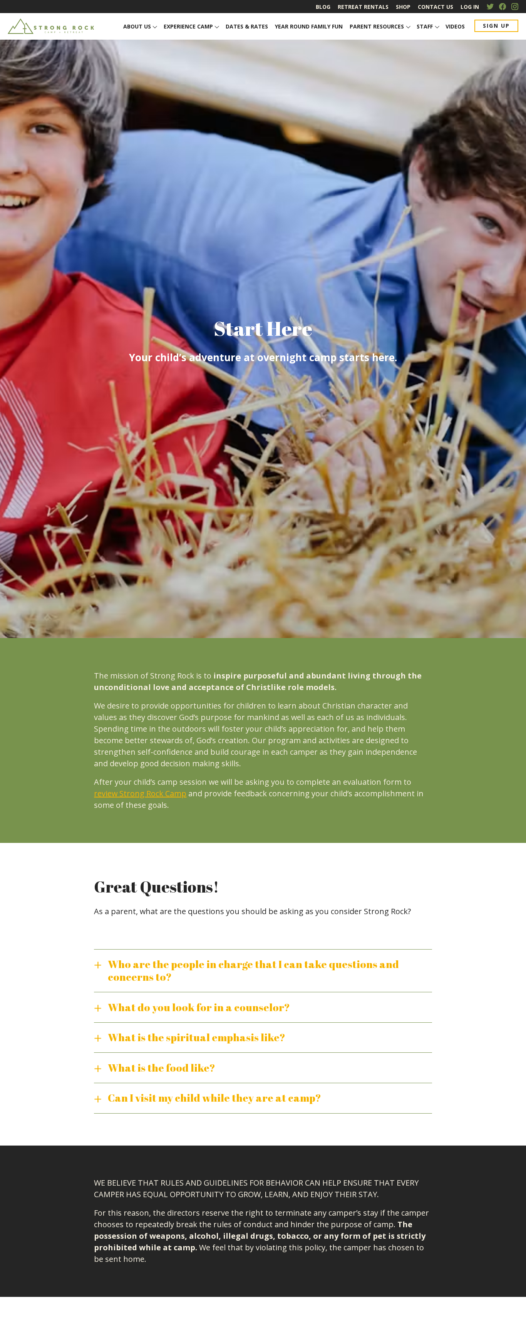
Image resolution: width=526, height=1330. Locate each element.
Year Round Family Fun (309, 26)
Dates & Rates (247, 26)
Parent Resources (377, 26)
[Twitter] (490, 6)
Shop (403, 6)
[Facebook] (502, 6)
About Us (137, 26)
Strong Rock (51, 26)
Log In (470, 6)
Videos (455, 26)
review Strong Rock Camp (140, 793)
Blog (323, 6)
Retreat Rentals (363, 6)
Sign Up (496, 25)
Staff (425, 26)
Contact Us (435, 6)
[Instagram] (515, 6)
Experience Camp (188, 26)
